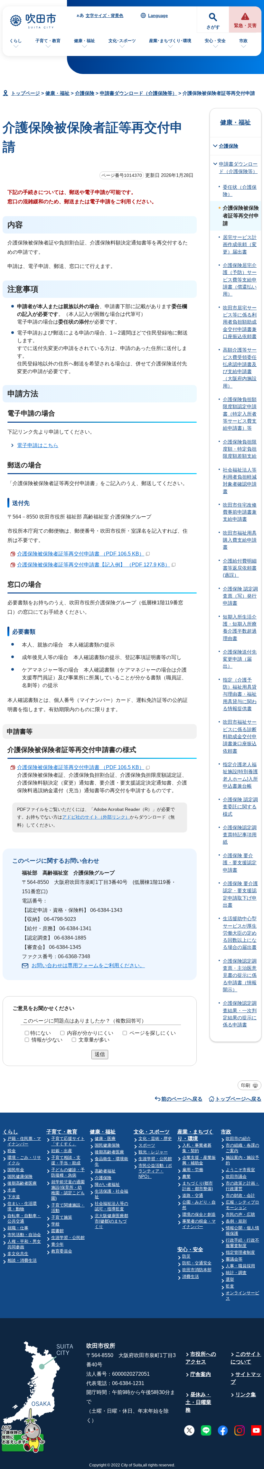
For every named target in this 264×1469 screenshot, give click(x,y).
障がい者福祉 (107, 1184)
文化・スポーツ (152, 1131)
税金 (11, 1150)
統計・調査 (236, 1272)
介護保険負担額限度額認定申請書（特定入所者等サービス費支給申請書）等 (240, 414)
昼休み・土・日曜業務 (198, 1402)
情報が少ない (47, 1039)
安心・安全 (215, 40)
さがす (213, 27)
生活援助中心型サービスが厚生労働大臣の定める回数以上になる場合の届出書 (240, 933)
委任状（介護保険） (240, 191)
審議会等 (234, 1259)
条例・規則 (236, 1221)
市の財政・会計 (240, 1195)
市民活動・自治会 (24, 1234)
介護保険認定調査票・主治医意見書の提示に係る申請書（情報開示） (240, 975)
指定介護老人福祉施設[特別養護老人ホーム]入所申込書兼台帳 (240, 775)
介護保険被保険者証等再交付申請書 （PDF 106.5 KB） (80, 553)
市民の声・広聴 (240, 1214)
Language (158, 15)
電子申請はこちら (37, 445)
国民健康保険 (20, 1176)
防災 (186, 1256)
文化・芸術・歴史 (155, 1138)
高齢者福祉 (105, 1171)
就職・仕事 (17, 1228)
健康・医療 (105, 1138)
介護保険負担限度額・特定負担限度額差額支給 (240, 449)
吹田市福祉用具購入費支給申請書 (240, 540)
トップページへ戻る (238, 1099)
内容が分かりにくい (90, 1033)
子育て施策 (61, 1217)
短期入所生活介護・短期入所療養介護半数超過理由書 (240, 627)
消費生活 (190, 1276)
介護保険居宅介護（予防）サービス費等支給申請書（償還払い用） (240, 280)
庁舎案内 (200, 1374)
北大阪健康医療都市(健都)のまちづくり (111, 1221)
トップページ (25, 93)
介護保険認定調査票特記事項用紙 (240, 835)
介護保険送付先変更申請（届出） (240, 659)
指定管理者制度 (240, 1252)
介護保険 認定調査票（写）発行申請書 (240, 596)
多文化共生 (17, 1253)
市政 (243, 40)
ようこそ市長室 (240, 1169)
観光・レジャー (153, 1152)
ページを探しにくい (152, 1033)
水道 (11, 1190)
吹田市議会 (236, 1176)
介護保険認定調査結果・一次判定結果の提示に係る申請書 (240, 1014)
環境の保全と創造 (199, 1214)
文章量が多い (94, 1039)
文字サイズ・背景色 (104, 15)
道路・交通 (192, 1195)
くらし (15, 40)
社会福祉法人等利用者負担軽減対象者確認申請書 (240, 480)
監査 (230, 1286)
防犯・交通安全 (197, 1263)
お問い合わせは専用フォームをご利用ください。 (88, 965)
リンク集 (245, 1394)
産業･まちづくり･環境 (170, 40)
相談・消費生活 (22, 1260)
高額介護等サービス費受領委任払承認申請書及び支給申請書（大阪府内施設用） (240, 368)
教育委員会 (61, 1251)
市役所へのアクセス (200, 1357)
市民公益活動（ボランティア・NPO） (155, 1171)
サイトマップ (246, 1378)
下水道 (13, 1196)
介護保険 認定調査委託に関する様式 (240, 807)
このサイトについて (246, 1357)
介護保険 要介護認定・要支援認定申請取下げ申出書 (240, 894)
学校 (55, 1224)
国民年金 (15, 1169)
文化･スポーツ (122, 40)
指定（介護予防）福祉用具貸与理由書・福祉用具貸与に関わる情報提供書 (240, 694)
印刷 (245, 1085)
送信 (100, 1054)
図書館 (57, 1230)
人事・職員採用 (240, 1265)
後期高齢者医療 (22, 1183)
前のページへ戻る (182, 1099)
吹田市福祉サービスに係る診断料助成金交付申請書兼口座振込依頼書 (240, 736)
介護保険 (84, 93)
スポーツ (146, 1145)
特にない (40, 1033)
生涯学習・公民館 (68, 1237)
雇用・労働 (192, 1169)
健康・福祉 (84, 40)
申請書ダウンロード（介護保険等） (138, 93)
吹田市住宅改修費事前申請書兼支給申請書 (240, 512)
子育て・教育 (48, 40)
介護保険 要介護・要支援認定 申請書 (240, 863)
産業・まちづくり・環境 (195, 1135)
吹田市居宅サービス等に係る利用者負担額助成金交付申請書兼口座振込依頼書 (240, 322)
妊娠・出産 (61, 1150)
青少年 (57, 1244)
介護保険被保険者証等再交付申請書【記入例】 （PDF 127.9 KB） (93, 564)
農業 (186, 1176)
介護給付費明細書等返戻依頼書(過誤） (240, 568)
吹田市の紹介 (238, 1138)
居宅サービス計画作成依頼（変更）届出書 (240, 244)
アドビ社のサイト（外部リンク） (96, 817)
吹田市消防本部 (197, 1269)
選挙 (230, 1279)
